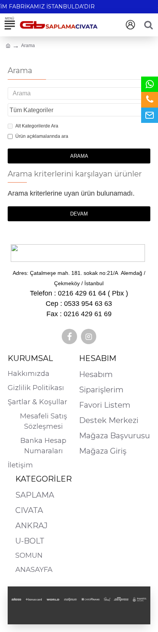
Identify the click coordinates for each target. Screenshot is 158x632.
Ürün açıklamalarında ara (41, 136)
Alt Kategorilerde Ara (36, 126)
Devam (79, 214)
